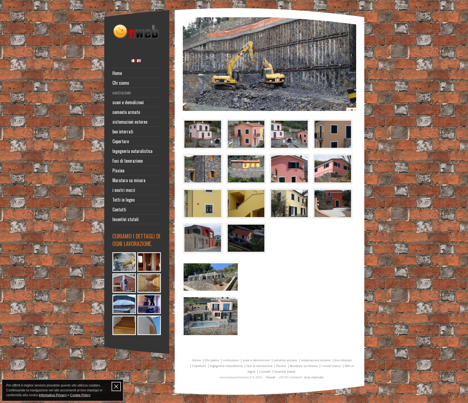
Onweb (270, 377)
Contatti (119, 209)
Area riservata (313, 377)
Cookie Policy (80, 395)
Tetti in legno (123, 200)
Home (117, 73)
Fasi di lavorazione (127, 161)
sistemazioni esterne (129, 122)
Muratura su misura (128, 180)
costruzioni (121, 92)
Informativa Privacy (53, 395)
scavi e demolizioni (128, 102)
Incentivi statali (125, 219)
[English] (139, 60)
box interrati (122, 131)
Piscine (118, 170)
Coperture (120, 141)
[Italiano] (133, 60)
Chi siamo (120, 83)
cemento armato (126, 112)
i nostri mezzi (123, 190)
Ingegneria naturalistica (132, 151)
